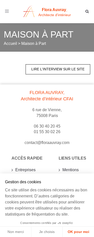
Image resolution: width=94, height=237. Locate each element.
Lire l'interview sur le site (57, 69)
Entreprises (25, 170)
